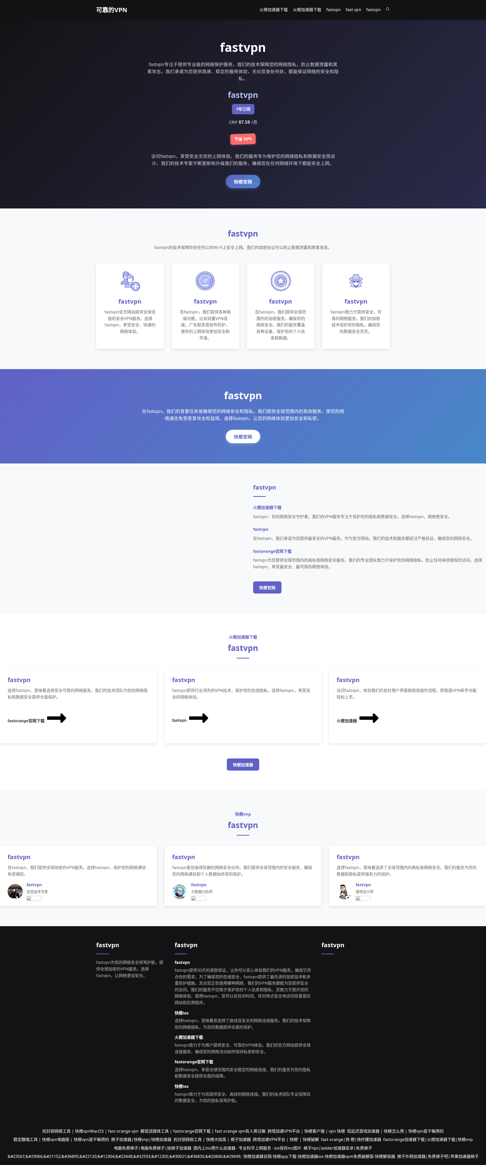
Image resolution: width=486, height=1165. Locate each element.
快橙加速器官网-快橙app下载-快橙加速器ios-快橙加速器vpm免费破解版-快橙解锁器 (319, 1156)
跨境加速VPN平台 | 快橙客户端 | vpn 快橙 (306, 1131)
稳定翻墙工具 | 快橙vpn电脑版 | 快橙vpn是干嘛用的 (61, 1139)
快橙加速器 (243, 765)
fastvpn (179, 720)
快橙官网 (243, 181)
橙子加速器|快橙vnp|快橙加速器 (141, 1139)
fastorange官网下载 (26, 721)
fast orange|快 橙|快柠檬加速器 (351, 1139)
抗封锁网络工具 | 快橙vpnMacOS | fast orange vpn (90, 1131)
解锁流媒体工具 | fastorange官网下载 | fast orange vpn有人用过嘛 (203, 1131)
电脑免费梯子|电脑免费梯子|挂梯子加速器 (152, 1148)
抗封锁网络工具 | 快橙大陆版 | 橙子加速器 (212, 1139)
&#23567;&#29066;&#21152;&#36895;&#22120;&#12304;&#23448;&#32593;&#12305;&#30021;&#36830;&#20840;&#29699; (124, 1156)
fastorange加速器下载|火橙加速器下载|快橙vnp (428, 1139)
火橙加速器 (347, 721)
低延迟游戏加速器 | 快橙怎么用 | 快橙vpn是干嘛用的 (395, 1131)
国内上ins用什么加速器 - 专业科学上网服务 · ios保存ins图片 (247, 1148)
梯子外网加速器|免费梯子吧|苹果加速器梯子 (438, 1156)
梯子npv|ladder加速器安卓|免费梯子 (337, 1148)
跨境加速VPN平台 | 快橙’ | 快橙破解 (286, 1139)
